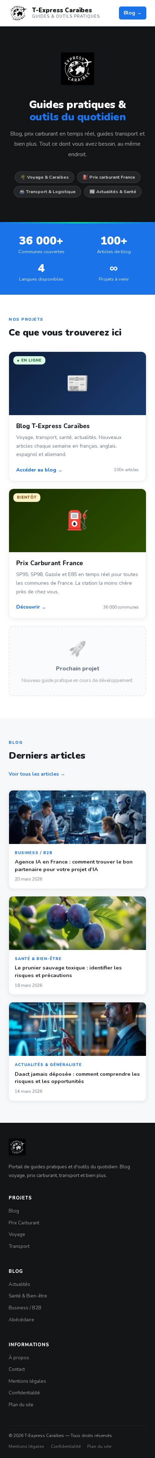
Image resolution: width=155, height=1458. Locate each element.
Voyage (17, 1234)
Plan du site (21, 1405)
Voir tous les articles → (37, 774)
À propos (19, 1358)
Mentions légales (27, 1381)
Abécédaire (21, 1320)
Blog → (133, 12)
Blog (14, 1211)
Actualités (19, 1284)
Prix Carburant (24, 1223)
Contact (17, 1369)
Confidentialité (24, 1393)
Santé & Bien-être (28, 1296)
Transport (19, 1246)
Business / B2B (25, 1308)
